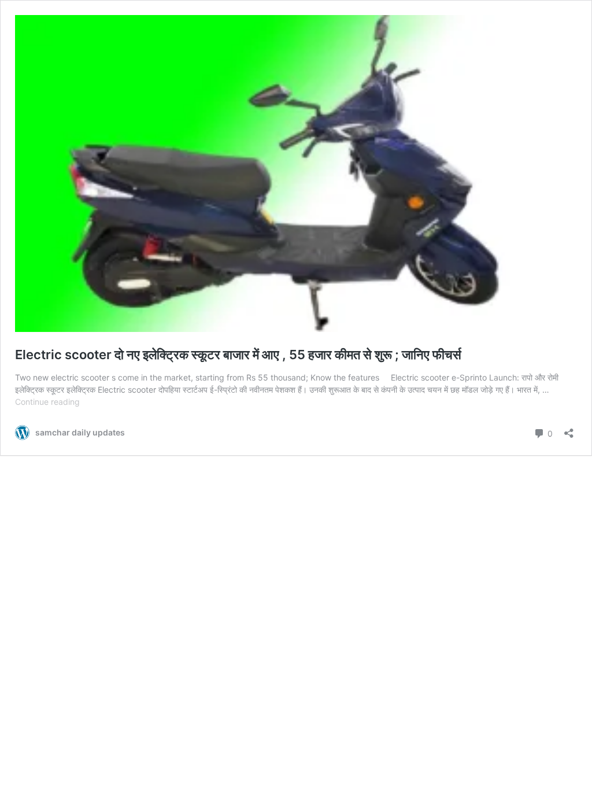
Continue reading (47, 402)
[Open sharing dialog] (569, 429)
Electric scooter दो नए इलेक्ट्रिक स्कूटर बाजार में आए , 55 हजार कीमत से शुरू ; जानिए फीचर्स (238, 354)
